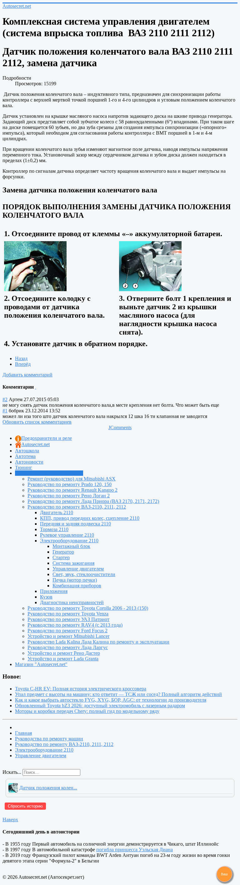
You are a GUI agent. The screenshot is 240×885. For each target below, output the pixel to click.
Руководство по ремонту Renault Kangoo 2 (73, 490)
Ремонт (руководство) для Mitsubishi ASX (72, 478)
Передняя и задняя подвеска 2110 (75, 523)
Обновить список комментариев (37, 422)
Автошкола (27, 450)
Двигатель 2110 (56, 512)
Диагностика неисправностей (72, 602)
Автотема (25, 456)
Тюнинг (23, 467)
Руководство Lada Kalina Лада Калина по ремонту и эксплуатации (98, 641)
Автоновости (29, 462)
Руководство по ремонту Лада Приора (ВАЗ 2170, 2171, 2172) (93, 501)
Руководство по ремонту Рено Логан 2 (69, 495)
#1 (5, 410)
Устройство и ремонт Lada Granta (63, 658)
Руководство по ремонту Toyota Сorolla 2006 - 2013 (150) (88, 608)
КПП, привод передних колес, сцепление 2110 (89, 518)
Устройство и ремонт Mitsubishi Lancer (68, 636)
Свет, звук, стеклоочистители (83, 574)
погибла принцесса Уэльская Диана (134, 849)
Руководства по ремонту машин (49, 473)
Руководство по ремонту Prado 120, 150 (70, 484)
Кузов (46, 596)
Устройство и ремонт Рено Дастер (64, 653)
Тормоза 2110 (54, 529)
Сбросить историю (25, 806)
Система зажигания (73, 563)
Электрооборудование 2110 (69, 540)
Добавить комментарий (27, 374)
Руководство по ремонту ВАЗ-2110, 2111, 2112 (77, 507)
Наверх (10, 819)
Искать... (11, 772)
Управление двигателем (78, 568)
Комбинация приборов (76, 585)
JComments (120, 427)
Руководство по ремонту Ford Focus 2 (68, 630)
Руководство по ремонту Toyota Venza (68, 613)
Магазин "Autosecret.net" (41, 664)
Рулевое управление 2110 (67, 535)
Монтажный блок (71, 546)
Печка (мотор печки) (74, 580)
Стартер (61, 557)
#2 (5, 399)
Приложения (54, 591)
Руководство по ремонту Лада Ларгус (68, 647)
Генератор (63, 551)
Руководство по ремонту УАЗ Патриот (68, 619)
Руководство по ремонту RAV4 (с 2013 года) (75, 625)
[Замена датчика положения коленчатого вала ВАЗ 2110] (35, 265)
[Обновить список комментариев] (35, 387)
